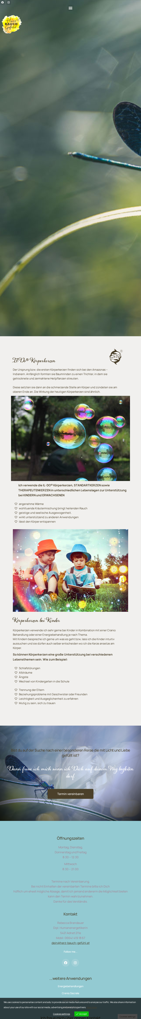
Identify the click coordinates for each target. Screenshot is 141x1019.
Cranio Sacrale (70, 993)
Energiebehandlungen (70, 986)
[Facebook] (66, 963)
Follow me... (70, 951)
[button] (71, 8)
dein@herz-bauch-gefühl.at (71, 943)
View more (91, 1007)
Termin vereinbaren (70, 794)
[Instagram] (75, 963)
